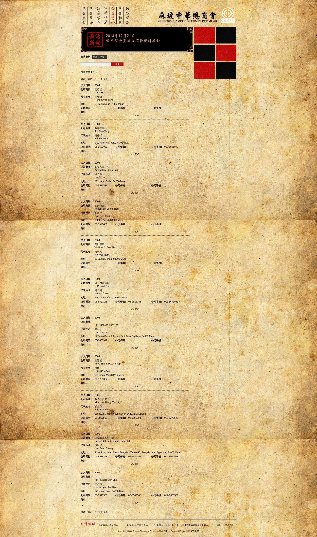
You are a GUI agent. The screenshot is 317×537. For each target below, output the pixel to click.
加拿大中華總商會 (225, 525)
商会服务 (99, 16)
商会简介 (91, 16)
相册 (120, 15)
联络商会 (127, 15)
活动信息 (106, 15)
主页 (84, 15)
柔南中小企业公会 (165, 525)
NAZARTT (194, 531)
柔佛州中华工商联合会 (137, 525)
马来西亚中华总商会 (108, 525)
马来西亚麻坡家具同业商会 (195, 525)
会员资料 (113, 16)
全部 (95, 57)
